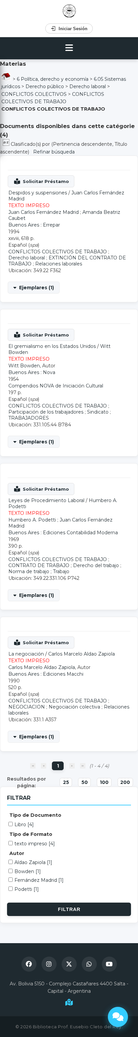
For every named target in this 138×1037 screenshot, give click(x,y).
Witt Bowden (24, 366)
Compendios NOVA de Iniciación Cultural (55, 386)
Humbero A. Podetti (32, 520)
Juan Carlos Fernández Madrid (43, 212)
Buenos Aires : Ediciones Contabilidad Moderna (63, 533)
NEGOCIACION (26, 707)
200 (125, 782)
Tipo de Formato (30, 834)
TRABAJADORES (28, 418)
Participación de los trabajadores (45, 412)
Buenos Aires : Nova (31, 372)
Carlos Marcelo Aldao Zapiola (81, 654)
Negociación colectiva (74, 707)
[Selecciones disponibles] (7, 144)
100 (104, 782)
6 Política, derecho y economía (52, 79)
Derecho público (44, 86)
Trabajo (61, 571)
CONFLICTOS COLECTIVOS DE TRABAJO (57, 252)
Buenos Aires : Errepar (34, 225)
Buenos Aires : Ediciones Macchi (45, 674)
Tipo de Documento (35, 815)
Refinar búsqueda (54, 152)
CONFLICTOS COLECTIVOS (34, 94)
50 (84, 782)
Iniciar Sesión (73, 28)
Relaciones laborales (58, 264)
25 (66, 782)
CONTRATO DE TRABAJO (38, 565)
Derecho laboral (87, 86)
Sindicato (98, 412)
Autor (16, 853)
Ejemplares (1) (36, 288)
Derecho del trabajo (96, 565)
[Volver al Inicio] (69, 10)
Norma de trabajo (28, 571)
